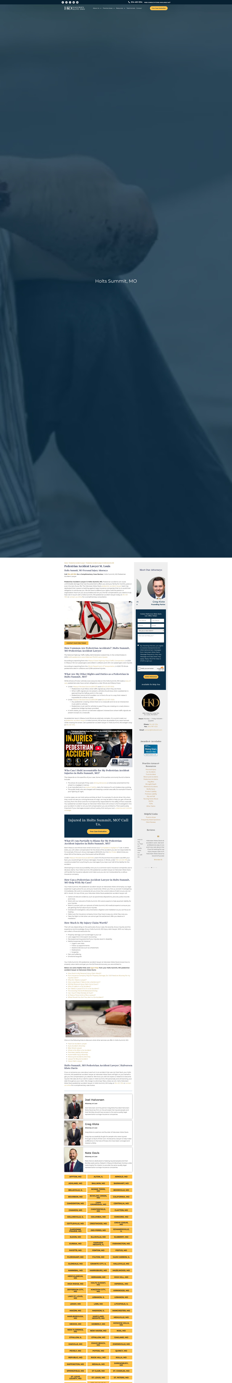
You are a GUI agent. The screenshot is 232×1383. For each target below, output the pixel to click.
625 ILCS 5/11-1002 (107, 686)
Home (66, 563)
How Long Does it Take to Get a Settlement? (84, 982)
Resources (119, 8)
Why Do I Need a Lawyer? (77, 980)
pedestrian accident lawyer (111, 586)
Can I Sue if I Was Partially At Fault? (80, 993)
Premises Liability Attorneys (78, 1052)
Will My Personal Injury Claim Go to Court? (83, 984)
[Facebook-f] (63, 2)
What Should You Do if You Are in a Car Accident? (85, 997)
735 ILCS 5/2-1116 (121, 860)
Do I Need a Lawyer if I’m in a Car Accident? (83, 988)
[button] (137, 591)
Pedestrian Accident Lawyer (77, 563)
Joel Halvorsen (94, 1099)
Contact (139, 8)
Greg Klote (92, 1124)
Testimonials (131, 8)
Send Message (151, 677)
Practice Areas (107, 8)
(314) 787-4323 (152, 726)
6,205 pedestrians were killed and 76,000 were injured (87, 657)
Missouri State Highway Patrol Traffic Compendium (106, 661)
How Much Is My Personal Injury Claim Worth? (84, 973)
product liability (90, 787)
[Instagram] (66, 2)
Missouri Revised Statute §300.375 (85, 686)
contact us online (75, 597)
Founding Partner (150, 604)
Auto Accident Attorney (76, 1046)
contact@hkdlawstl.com (153, 730)
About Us (96, 8)
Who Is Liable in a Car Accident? (79, 986)
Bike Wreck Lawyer (75, 1048)
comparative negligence (109, 848)
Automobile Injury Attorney (78, 1054)
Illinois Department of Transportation (101, 666)
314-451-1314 (72, 574)
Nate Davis (92, 1152)
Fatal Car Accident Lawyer (77, 1044)
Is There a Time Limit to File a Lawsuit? (82, 995)
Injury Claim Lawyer (75, 1061)
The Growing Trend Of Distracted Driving (82, 991)
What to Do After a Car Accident (79, 1050)
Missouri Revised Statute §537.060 (81, 858)
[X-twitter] (70, 2)
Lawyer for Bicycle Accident (78, 1059)
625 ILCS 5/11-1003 (107, 700)
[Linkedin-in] (73, 2)
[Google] (77, 2)
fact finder (112, 852)
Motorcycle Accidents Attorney (79, 1057)
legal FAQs (94, 968)
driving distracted (100, 783)
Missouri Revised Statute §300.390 (85, 700)
